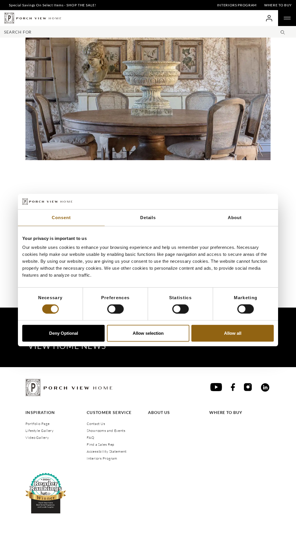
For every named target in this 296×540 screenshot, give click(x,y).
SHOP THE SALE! (81, 5)
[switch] (115, 309)
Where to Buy (278, 5)
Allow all (232, 332)
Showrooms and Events (106, 430)
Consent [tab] (61, 217)
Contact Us (96, 423)
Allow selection (148, 332)
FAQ (91, 437)
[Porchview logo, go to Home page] (33, 18)
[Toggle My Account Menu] (269, 18)
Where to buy (225, 412)
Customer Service (109, 412)
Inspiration (40, 412)
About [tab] (234, 217)
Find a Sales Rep (100, 444)
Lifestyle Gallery (39, 430)
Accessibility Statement (106, 451)
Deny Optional (63, 332)
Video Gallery (37, 437)
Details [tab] (148, 217)
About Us (159, 412)
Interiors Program (237, 5)
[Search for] (282, 31)
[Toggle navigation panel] (287, 18)
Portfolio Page (37, 423)
